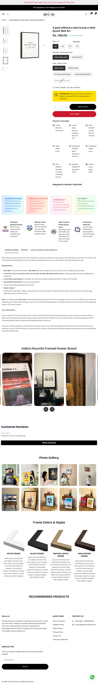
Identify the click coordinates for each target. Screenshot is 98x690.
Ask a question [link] (75, 87)
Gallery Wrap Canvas (61, 81)
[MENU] (3, 14)
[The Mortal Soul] (49, 13)
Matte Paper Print (60, 57)
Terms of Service (59, 621)
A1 (77, 46)
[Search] (7, 14)
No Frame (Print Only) (62, 74)
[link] (13, 229)
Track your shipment (60, 640)
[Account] (86, 14)
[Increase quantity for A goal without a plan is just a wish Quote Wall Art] (65, 107)
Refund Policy (58, 628)
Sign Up (25, 666)
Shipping (24, 250)
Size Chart (76, 41)
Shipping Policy (58, 625)
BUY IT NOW (74, 114)
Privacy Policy (58, 632)
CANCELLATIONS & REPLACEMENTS (43, 250)
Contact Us (57, 636)
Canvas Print (77, 57)
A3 (63, 46)
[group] (29, 45)
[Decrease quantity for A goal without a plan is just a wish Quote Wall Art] (55, 107)
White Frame (73, 68)
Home (4, 20)
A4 (55, 46)
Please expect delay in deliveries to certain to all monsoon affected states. (49, 2)
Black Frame (58, 68)
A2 (70, 46)
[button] (44, 45)
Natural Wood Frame (82, 74)
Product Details (11, 250)
